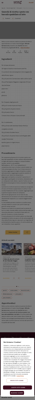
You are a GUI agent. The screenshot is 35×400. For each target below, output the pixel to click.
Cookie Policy (20, 376)
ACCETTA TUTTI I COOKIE (18, 387)
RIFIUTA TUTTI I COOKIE (16, 380)
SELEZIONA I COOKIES (17, 393)
